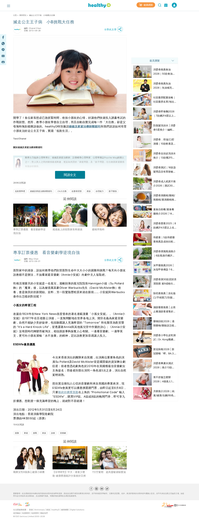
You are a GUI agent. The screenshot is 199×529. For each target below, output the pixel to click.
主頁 (15, 15)
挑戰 (35, 433)
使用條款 (17, 513)
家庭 (26, 433)
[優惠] (166, 4)
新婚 (31, 509)
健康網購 (148, 4)
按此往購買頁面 (68, 392)
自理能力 (100, 191)
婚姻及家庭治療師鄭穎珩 (85, 126)
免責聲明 (35, 513)
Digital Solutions (77, 509)
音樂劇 (63, 433)
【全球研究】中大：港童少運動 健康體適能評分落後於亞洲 (69, 473)
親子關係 (113, 191)
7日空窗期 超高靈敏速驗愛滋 (109, 472)
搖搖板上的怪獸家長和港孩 (67, 229)
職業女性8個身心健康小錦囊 (29, 472)
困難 (17, 433)
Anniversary (39, 509)
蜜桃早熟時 (98, 229)
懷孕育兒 (22, 15)
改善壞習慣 (77, 191)
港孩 (89, 191)
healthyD (56, 509)
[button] (114, 29)
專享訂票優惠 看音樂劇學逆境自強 (29, 231)
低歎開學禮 (20, 191)
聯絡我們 (44, 513)
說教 (53, 433)
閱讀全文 (70, 175)
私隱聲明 (26, 513)
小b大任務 (62, 191)
